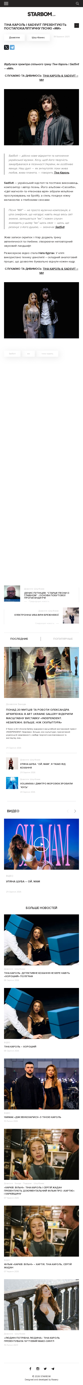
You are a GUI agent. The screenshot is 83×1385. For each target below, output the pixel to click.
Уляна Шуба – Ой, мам (23, 881)
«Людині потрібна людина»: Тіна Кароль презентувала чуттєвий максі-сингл (32, 1339)
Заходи (22, 704)
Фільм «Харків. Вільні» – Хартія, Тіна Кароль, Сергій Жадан (38, 1266)
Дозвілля (14, 37)
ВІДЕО (9, 876)
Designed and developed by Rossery (41, 1379)
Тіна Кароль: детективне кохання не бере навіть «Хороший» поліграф (37, 975)
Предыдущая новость (39, 601)
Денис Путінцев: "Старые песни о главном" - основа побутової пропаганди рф (46, 595)
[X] (6, 47)
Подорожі (27, 1183)
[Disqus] (41, 417)
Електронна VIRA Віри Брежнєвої (37, 615)
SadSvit (12, 353)
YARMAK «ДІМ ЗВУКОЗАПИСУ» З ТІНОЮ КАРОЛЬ (32, 1117)
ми (28, 353)
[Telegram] (12, 47)
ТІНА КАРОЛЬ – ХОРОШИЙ (20, 1046)
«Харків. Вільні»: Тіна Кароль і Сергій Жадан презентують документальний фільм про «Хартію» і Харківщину (39, 1190)
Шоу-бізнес (38, 37)
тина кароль (47, 353)
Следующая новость (44, 623)
